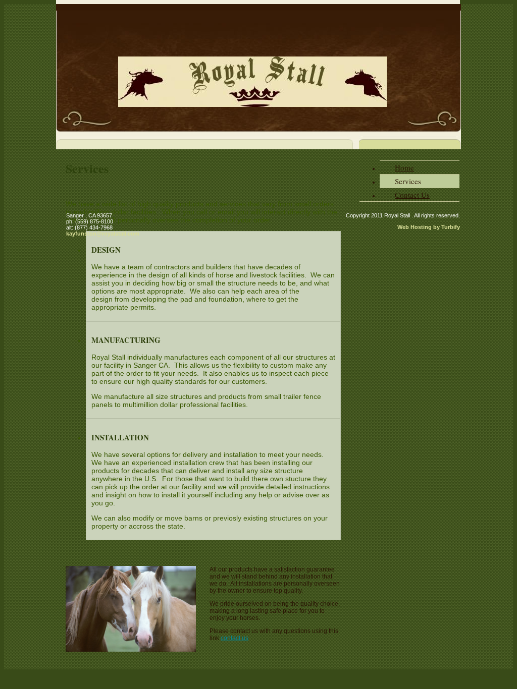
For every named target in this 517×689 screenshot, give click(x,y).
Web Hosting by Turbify (428, 227)
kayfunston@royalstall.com (102, 234)
